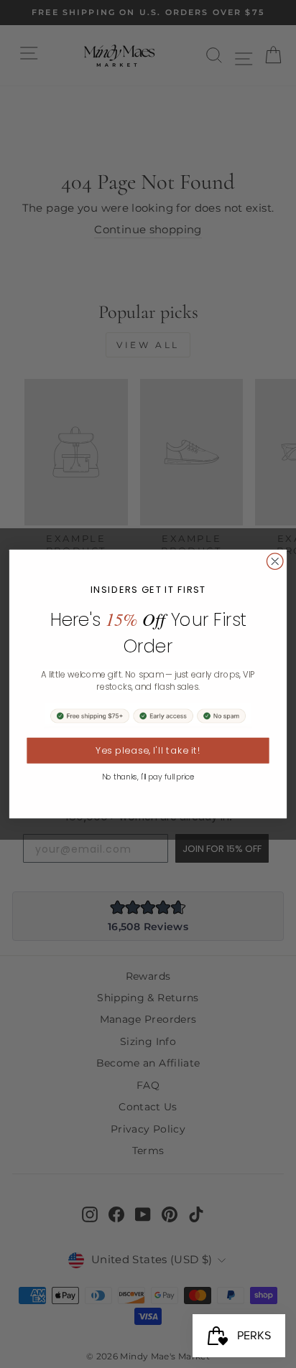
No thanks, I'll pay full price (148, 777)
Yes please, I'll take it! (148, 750)
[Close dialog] (275, 561)
